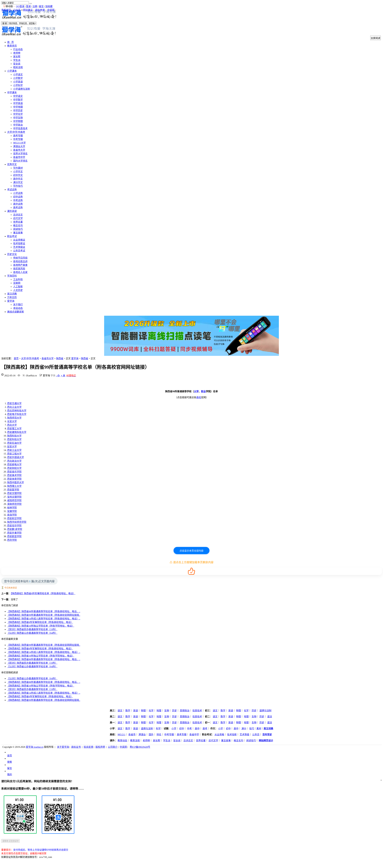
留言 (41, 6)
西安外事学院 (14, 533)
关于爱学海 (63, 747)
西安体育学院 (14, 479)
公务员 (255, 734)
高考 (205, 728)
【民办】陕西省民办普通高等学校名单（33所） (32, 629)
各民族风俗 (19, 268)
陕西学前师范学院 (16, 522)
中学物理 (18, 121)
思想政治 (184, 710)
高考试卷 (18, 207)
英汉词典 (12, 293)
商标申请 (40, 10)
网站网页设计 (266, 740)
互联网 (16, 283)
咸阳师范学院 (14, 500)
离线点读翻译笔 (15, 311)
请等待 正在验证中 (10, 841)
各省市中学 (19, 157)
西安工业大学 (14, 450)
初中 (181, 728)
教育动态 (122, 740)
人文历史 (18, 290)
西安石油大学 (14, 443)
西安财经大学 (14, 468)
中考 (189, 728)
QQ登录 (20, 6)
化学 (151, 710)
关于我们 (18, 304)
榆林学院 (12, 507)
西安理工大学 (14, 428)
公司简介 (112, 747)
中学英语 (18, 103)
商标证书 (76, 747)
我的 (9, 774)
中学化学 (18, 114)
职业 (203, 391)
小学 (173, 728)
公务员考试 (19, 250)
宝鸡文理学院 (14, 497)
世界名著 (18, 222)
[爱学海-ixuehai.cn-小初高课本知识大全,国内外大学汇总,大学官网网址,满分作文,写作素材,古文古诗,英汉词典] (29, 19)
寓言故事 (18, 232)
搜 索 (4, 23)
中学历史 (18, 110)
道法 (269, 716)
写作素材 (18, 168)
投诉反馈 (88, 747)
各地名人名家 (20, 272)
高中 (197, 728)
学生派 (16, 60)
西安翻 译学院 (14, 529)
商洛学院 (12, 515)
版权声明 (100, 747)
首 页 (10, 42)
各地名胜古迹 (20, 261)
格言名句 (18, 225)
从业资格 (219, 734)
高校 (198, 397)
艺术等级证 (19, 247)
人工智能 (18, 286)
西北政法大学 (14, 461)
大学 (196, 391)
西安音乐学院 (14, 471)
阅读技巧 (18, 229)
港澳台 (142, 734)
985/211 (121, 734)
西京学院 (12, 540)
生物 (166, 710)
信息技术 (197, 710)
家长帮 (16, 56)
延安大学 (12, 446)
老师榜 (16, 53)
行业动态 (18, 49)
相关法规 (18, 67)
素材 (258, 728)
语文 (120, 710)
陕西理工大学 (14, 486)
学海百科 (12, 276)
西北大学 (12, 425)
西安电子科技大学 (16, 414)
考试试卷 (12, 189)
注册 (34, 6)
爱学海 (10, 301)
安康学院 (12, 511)
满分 (243, 728)
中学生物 (18, 117)
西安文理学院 (14, 493)
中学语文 (18, 96)
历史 (174, 710)
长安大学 (12, 421)
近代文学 (18, 218)
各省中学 (194, 734)
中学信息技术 (20, 128)
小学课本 (12, 71)
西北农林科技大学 (16, 410)
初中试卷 (18, 196)
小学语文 (18, 74)
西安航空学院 (14, 518)
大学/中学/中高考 (16, 132)
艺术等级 (244, 734)
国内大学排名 (20, 160)
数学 (127, 710)
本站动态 (18, 308)
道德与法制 (265, 710)
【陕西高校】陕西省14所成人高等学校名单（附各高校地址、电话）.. (43, 618)
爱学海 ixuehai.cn (34, 747)
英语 (135, 710)
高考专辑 (18, 135)
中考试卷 (18, 200)
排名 (158, 734)
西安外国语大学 (15, 457)
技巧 (251, 728)
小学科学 (18, 85)
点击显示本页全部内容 (191, 550)
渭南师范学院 (14, 504)
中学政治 (18, 125)
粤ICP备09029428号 (140, 747)
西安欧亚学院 (14, 536)
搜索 (9, 762)
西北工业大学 (14, 407)
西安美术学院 (14, 475)
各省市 (132, 734)
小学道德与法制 (21, 89)
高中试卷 (18, 204)
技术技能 (232, 734)
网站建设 (28, 10)
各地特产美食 (20, 265)
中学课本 (12, 92)
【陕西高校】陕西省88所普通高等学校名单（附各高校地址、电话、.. (43, 611)
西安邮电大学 (14, 464)
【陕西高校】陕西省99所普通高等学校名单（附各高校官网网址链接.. (43, 615)
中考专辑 (18, 139)
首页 (16, 358)
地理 (158, 710)
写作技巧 (18, 186)
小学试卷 (18, 193)
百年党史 (267, 734)
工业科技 (18, 279)
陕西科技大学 (14, 435)
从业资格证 (19, 240)
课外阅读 (12, 211)
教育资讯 (12, 45)
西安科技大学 (14, 439)
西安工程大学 (14, 453)
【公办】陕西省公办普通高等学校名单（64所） (32, 633)
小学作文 (18, 171)
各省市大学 (19, 150)
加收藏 (49, 6)
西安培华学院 (14, 525)
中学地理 (18, 107)
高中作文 (18, 178)
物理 (143, 710)
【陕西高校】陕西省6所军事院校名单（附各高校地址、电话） (43, 593)
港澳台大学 (19, 146)
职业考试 (12, 236)
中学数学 (18, 99)
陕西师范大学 (14, 417)
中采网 (50, 10)
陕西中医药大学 (15, 482)
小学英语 (18, 81)
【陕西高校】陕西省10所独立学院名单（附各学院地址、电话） (40, 626)
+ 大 (63, 375)
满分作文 (18, 182)
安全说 (16, 63)
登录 (28, 6)
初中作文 (18, 175)
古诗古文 (18, 214)
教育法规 (135, 740)
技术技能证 (19, 243)
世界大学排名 (20, 153)
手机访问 (6, 10)
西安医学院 (13, 489)
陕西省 (59, 358)
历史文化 (12, 254)
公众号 (16, 10)
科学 (158, 728)
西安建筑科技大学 (16, 432)
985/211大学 (19, 143)
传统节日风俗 (20, 258)
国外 (151, 734)
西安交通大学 (14, 403)
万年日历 (12, 297)
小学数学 (18, 78)
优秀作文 (12, 164)
